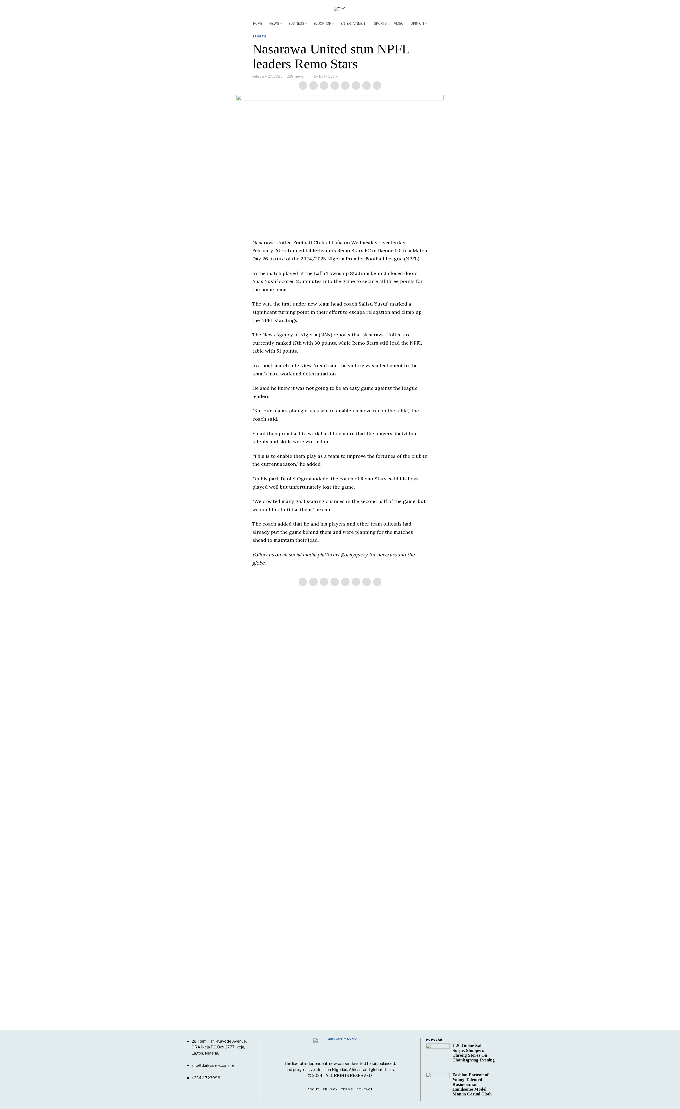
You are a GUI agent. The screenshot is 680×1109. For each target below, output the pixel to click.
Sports (259, 36)
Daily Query (328, 76)
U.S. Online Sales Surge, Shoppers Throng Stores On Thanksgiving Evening (473, 1053)
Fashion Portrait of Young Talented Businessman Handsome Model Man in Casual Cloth (472, 1085)
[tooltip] (476, 9)
